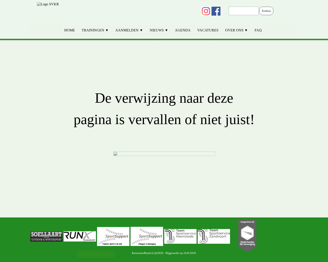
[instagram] (205, 11)
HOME (69, 30)
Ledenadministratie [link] (96, 254)
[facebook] (216, 11)
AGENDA (183, 30)
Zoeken (266, 10)
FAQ (258, 30)
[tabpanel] (164, 129)
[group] (164, 236)
